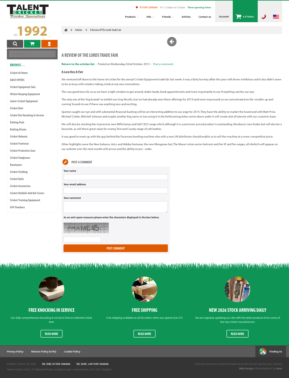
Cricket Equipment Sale (23, 87)
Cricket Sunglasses (20, 158)
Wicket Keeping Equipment (25, 94)
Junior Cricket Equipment (24, 101)
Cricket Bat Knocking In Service (27, 115)
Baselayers (16, 165)
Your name (70, 170)
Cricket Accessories (20, 186)
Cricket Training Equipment (25, 200)
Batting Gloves (18, 129)
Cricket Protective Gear (23, 150)
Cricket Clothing (19, 172)
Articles (78, 30)
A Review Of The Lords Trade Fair (105, 30)
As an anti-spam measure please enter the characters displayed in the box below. (111, 217)
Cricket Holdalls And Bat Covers (27, 193)
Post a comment (163, 64)
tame (279, 368)
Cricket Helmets (19, 136)
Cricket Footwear (19, 143)
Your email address (75, 184)
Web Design (246, 368)
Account (224, 16)
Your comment (72, 198)
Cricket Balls (17, 179)
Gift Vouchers (17, 207)
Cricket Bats (16, 108)
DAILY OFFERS (17, 80)
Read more (51, 333)
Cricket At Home (19, 73)
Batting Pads (17, 122)
